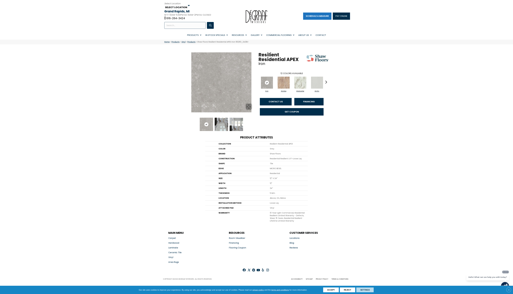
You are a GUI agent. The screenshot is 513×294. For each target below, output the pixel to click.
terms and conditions (280, 290)
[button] (210, 25)
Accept (331, 290)
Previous (189, 123)
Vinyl (183, 42)
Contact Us (276, 101)
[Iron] (267, 82)
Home (167, 42)
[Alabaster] (300, 82)
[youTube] (258, 270)
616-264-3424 (175, 18)
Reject (347, 290)
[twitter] (248, 270)
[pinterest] (253, 270)
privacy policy (258, 290)
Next (253, 123)
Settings (365, 290)
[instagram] (267, 270)
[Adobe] (283, 82)
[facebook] (244, 270)
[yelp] (263, 270)
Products (176, 42)
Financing (309, 101)
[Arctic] (317, 82)
